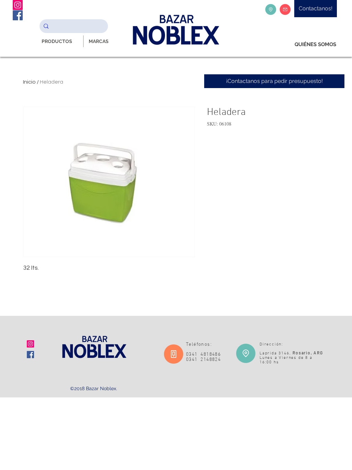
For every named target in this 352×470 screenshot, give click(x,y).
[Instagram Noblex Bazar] (18, 5)
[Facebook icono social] (30, 354)
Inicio (29, 82)
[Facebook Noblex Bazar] (18, 15)
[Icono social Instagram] (30, 344)
